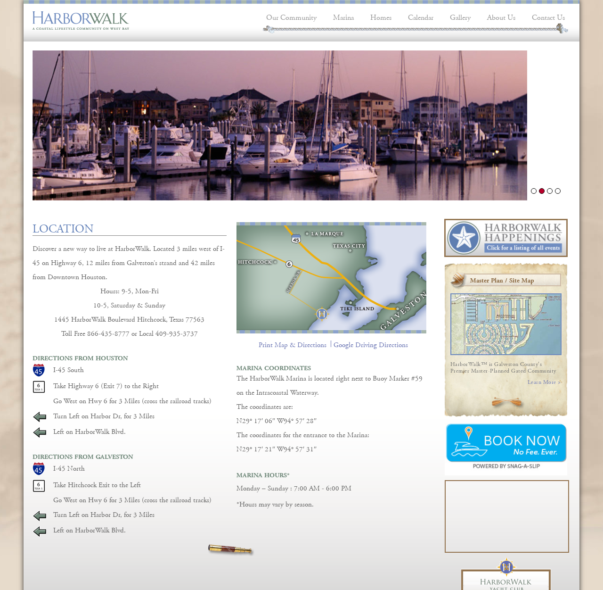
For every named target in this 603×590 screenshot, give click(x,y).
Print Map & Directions (292, 343)
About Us (501, 16)
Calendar (420, 16)
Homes (380, 16)
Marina (343, 16)
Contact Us (548, 16)
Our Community (291, 16)
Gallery (460, 16)
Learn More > (544, 381)
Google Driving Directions (371, 343)
